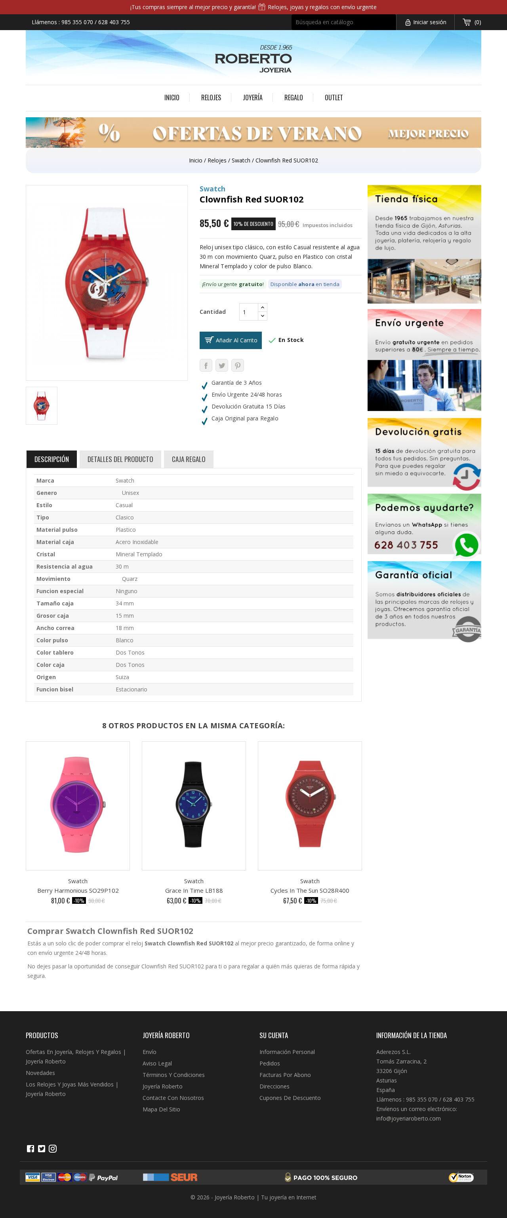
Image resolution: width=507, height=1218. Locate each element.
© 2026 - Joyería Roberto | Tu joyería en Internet (253, 1197)
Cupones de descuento (290, 1098)
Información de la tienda (411, 1035)
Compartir (206, 365)
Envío (149, 1052)
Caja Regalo (189, 459)
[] (392, 27)
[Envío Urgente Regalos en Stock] (425, 363)
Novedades (40, 1073)
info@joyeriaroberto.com (408, 1118)
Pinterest (238, 365)
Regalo (293, 97)
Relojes (211, 97)
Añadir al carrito (236, 340)
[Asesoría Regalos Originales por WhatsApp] (425, 527)
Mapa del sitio (161, 1109)
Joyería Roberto (163, 1086)
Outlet (334, 97)
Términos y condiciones (174, 1075)
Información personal (287, 1052)
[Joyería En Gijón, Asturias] (425, 247)
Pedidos (269, 1063)
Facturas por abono (285, 1075)
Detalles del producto (120, 459)
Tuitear (222, 365)
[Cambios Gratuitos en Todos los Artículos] (425, 456)
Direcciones (274, 1086)
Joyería (253, 97)
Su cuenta (273, 1035)
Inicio (171, 97)
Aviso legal (157, 1063)
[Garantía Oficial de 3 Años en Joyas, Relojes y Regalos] (425, 603)
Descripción (51, 459)
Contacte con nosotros (173, 1098)
